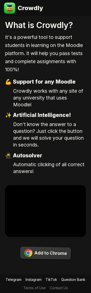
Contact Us (59, 288)
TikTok (51, 279)
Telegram (13, 279)
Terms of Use (34, 288)
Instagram (33, 279)
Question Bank (73, 279)
